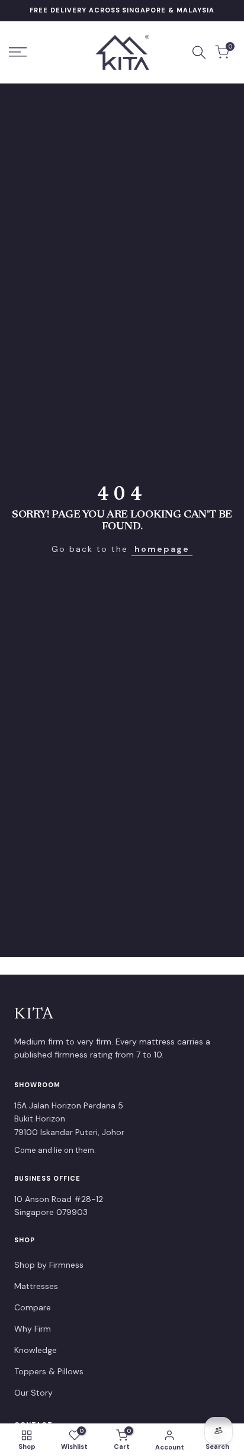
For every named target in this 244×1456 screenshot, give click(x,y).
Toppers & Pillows (49, 1371)
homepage (162, 549)
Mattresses (36, 1286)
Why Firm (32, 1328)
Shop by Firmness (49, 1264)
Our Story (33, 1392)
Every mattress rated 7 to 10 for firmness (122, 10)
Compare (32, 1307)
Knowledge (35, 1350)
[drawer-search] (199, 52)
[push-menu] (18, 52)
